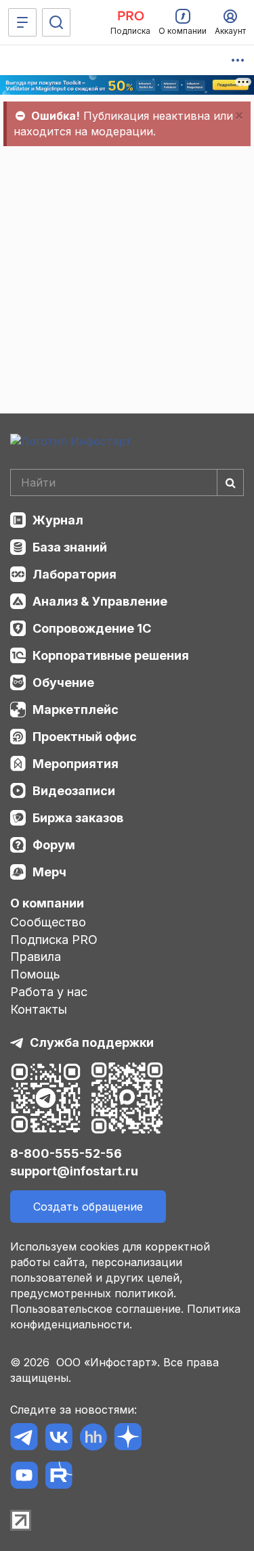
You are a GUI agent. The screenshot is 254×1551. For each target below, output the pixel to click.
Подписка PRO (54, 939)
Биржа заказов (78, 818)
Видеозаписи (74, 791)
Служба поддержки (92, 1042)
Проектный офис (85, 736)
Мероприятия (76, 764)
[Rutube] (58, 1477)
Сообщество (48, 922)
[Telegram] (24, 1439)
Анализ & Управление (100, 601)
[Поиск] (56, 22)
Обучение (63, 682)
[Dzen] (128, 1439)
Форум (54, 845)
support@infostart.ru (74, 1171)
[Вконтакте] (58, 1439)
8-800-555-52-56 (66, 1153)
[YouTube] (24, 1477)
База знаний (70, 547)
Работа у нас (48, 992)
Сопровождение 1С (92, 628)
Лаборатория (75, 574)
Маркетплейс (76, 709)
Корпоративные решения (111, 655)
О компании (47, 903)
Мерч (49, 872)
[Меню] (22, 22)
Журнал (58, 520)
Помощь (35, 974)
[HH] (93, 1439)
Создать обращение (88, 1206)
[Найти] (230, 482)
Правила (35, 956)
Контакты (38, 1009)
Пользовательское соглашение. (97, 1309)
